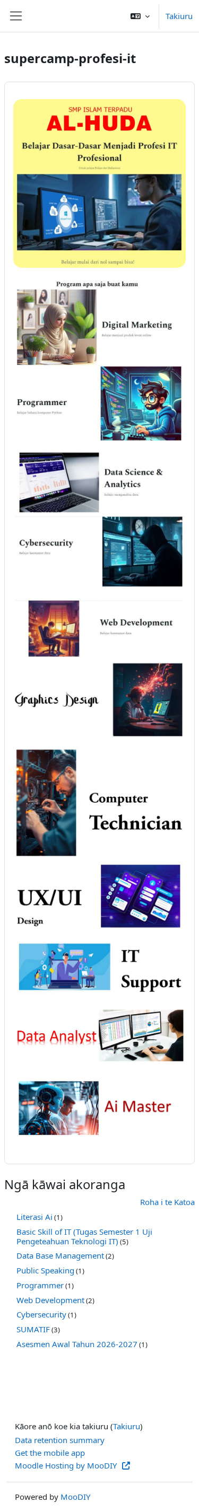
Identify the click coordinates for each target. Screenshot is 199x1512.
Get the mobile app (50, 1452)
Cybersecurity (41, 1314)
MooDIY (75, 1496)
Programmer (40, 1285)
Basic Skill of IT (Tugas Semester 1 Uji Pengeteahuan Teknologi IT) (84, 1236)
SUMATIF (33, 1329)
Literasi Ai (34, 1216)
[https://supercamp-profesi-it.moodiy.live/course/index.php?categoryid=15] (99, 1035)
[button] (140, 16)
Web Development (50, 1300)
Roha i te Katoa (167, 1202)
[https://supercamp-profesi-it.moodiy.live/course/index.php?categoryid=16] (99, 1106)
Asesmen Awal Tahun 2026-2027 (76, 1344)
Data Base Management (60, 1255)
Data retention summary (60, 1440)
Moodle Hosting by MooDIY (67, 1465)
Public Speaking (45, 1270)
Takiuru (179, 16)
